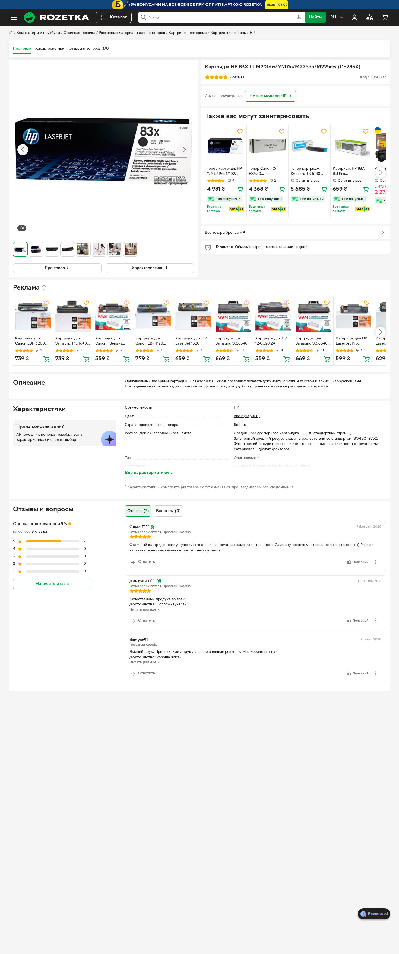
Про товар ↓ (57, 268)
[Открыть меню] (14, 17)
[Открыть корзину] (384, 17)
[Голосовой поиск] (299, 17)
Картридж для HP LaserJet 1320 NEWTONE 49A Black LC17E (191, 341)
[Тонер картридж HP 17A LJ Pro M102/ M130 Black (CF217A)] (225, 145)
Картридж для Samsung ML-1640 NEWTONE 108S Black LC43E (71, 341)
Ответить (146, 562)
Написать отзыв (52, 584)
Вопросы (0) (168, 511)
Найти (315, 17)
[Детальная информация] (44, 287)
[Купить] (240, 189)
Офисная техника (79, 33)
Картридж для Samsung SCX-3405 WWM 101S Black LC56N (313, 341)
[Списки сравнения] (369, 17)
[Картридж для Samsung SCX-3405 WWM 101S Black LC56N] (313, 316)
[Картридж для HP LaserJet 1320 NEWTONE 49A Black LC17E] (193, 316)
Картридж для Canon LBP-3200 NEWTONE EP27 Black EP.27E (30, 341)
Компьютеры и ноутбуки (38, 33)
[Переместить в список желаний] (240, 131)
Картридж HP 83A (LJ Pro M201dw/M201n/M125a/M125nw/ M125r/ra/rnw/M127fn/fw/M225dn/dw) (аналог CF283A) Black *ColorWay (350, 172)
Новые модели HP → (270, 96)
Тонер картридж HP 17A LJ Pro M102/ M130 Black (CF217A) (225, 172)
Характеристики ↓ (150, 268)
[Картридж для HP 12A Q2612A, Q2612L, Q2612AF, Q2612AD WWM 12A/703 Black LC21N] (273, 316)
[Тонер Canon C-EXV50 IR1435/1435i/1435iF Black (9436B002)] (267, 145)
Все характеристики (149, 473)
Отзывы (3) (138, 511)
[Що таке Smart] (236, 209)
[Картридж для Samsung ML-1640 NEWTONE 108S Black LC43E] (73, 316)
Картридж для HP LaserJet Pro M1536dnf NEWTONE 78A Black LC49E (351, 341)
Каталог (118, 17)
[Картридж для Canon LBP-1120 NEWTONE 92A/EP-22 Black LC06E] (153, 316)
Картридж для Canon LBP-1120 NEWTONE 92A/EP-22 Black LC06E (152, 341)
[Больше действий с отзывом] (375, 562)
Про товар (22, 48)
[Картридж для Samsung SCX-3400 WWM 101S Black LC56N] (233, 316)
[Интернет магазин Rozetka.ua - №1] (56, 17)
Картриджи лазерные (188, 33)
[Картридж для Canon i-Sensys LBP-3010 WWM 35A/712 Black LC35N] (113, 316)
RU (333, 17)
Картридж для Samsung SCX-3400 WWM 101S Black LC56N (233, 341)
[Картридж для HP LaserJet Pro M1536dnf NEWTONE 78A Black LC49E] (353, 316)
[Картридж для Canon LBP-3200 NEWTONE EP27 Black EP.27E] (33, 316)
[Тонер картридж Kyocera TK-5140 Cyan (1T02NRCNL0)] (309, 145)
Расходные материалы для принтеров (132, 33)
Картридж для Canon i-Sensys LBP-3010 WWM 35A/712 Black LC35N (109, 341)
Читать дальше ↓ (145, 609)
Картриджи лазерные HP (232, 33)
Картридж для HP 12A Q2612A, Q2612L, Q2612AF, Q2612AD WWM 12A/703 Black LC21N (271, 341)
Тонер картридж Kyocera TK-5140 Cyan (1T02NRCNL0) (309, 172)
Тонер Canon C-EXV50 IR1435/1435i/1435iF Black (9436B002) (266, 172)
